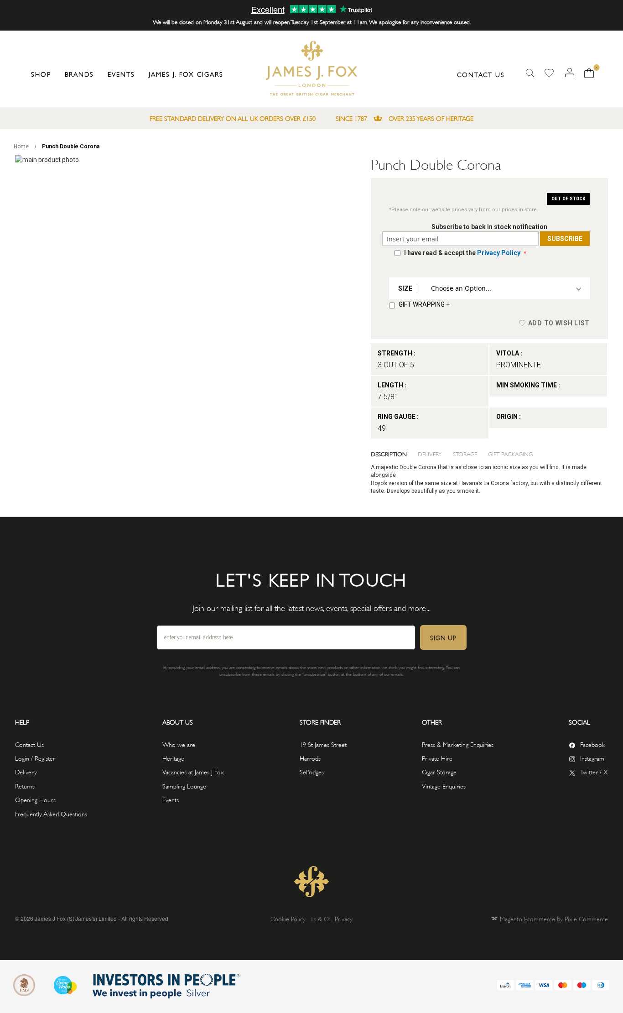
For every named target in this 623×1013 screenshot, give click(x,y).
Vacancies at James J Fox (193, 771)
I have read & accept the (462, 252)
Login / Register (35, 757)
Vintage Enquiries (444, 785)
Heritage (173, 757)
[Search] (530, 73)
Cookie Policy (288, 918)
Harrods (310, 757)
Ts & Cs (320, 918)
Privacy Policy (498, 252)
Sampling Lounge (184, 785)
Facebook (592, 744)
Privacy (344, 918)
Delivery (430, 453)
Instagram (592, 757)
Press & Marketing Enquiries (457, 744)
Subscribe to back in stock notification (489, 226)
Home (21, 146)
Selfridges (312, 771)
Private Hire (437, 757)
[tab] (394, 453)
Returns (25, 785)
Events (170, 799)
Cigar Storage (439, 771)
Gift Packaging (510, 453)
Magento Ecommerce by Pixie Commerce (554, 918)
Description (389, 453)
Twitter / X (594, 771)
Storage (465, 453)
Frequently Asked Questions (51, 813)
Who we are (178, 744)
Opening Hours (35, 799)
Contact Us (481, 74)
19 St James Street (323, 744)
